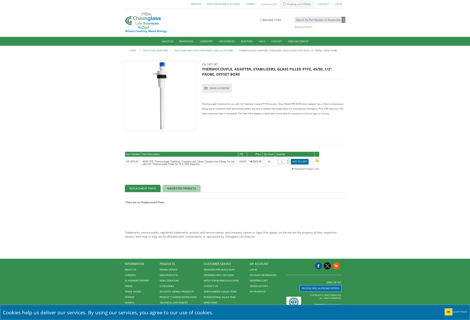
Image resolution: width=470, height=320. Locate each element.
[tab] (143, 188)
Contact (276, 41)
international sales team (220, 297)
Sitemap (129, 297)
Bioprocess (186, 41)
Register (196, 4)
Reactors (246, 41)
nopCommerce (333, 304)
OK (448, 312)
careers (250, 4)
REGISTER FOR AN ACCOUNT (219, 269)
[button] (288, 161)
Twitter (327, 265)
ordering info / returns (219, 275)
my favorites (257, 291)
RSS (336, 265)
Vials (262, 41)
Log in (338, 4)
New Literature (169, 280)
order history (259, 286)
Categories (167, 286)
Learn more (460, 311)
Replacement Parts (142, 188)
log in (253, 269)
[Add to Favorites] (316, 161)
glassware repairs (137, 280)
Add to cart (299, 161)
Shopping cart (259, 280)
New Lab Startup (298, 41)
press (128, 286)
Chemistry (206, 41)
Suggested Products (181, 188)
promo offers (168, 269)
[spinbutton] (282, 161)
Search (343, 20)
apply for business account (223, 4)
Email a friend (219, 88)
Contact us (211, 286)
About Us (167, 41)
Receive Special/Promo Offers (320, 288)
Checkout (323, 4)
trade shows (133, 291)
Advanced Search (303, 26)
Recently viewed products (177, 291)
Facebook (318, 265)
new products (169, 275)
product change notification (178, 297)
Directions (210, 302)
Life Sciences (227, 41)
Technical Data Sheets (174, 302)
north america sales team (220, 291)
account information (263, 275)
